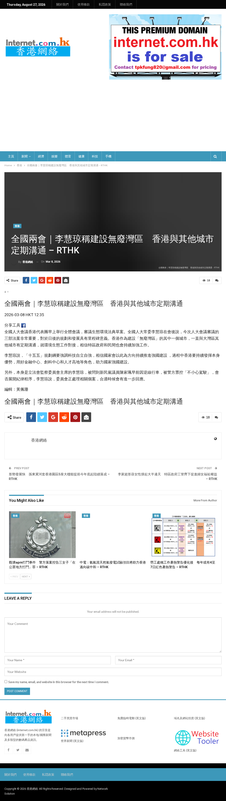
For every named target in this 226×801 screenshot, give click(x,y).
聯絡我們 (126, 4)
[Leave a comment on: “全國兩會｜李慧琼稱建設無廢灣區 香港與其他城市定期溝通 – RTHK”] (217, 280)
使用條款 (83, 4)
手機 (108, 156)
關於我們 (62, 4)
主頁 (11, 156)
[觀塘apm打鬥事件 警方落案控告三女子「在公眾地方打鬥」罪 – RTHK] (42, 534)
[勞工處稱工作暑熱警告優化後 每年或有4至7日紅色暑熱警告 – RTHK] (183, 534)
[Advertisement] (113, 118)
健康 (81, 156)
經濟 (41, 156)
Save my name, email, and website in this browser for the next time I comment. (58, 682)
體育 (68, 156)
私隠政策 (105, 4)
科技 (95, 156)
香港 (17, 226)
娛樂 (54, 156)
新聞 (24, 156)
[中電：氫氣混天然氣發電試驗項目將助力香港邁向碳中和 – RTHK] (113, 534)
